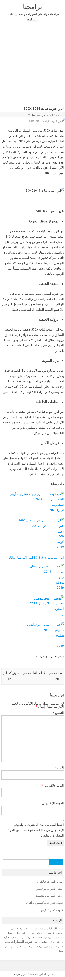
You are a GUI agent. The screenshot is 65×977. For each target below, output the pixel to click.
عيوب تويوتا (43, 947)
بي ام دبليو (40, 937)
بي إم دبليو (49, 937)
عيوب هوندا (33, 947)
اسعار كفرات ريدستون (49, 895)
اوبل (55, 937)
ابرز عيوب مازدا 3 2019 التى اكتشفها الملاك (36, 557)
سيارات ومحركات (46, 656)
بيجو (33, 937)
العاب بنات (52, 933)
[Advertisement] (32, 70)
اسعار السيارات (55, 928)
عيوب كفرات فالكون (50, 881)
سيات (18, 937)
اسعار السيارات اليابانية (17, 929)
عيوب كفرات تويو (52, 909)
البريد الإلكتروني (52, 785)
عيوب (36, 942)
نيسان (7, 946)
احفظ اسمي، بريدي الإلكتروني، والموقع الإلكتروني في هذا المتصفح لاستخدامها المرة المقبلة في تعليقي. (36, 830)
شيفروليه (60, 942)
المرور (32, 933)
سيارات (13, 937)
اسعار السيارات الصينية (36, 929)
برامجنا (32, 6)
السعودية (59, 933)
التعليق (58, 712)
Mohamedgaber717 (41, 115)
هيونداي (60, 951)
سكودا (23, 937)
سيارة (7, 937)
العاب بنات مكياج (41, 933)
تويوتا (29, 937)
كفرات (26, 947)
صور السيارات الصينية (47, 942)
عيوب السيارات (22, 941)
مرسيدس (15, 946)
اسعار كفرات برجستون (48, 888)
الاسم (59, 767)
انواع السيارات (23, 933)
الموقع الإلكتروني (53, 803)
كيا (21, 946)
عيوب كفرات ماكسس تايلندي (44, 902)
